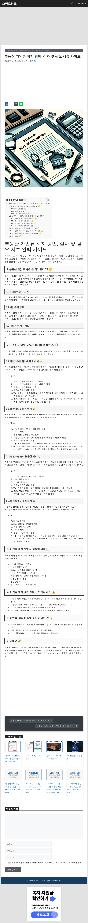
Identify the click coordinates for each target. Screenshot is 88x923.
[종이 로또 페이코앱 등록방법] (54, 751)
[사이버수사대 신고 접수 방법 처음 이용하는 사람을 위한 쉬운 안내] (54, 779)
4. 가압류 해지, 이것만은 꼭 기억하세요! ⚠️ (27, 231)
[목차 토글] (47, 200)
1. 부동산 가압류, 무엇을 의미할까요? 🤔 (25, 206)
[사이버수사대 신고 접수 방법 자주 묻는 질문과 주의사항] (13, 779)
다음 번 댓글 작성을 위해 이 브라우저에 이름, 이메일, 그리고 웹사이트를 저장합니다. (44, 862)
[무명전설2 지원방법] (75, 751)
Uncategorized (13, 50)
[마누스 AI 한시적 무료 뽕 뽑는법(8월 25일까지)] (13, 751)
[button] (72, 3)
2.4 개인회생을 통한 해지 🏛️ (24, 226)
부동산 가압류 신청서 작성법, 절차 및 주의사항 (56, 726)
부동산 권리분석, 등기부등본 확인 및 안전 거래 (31, 720)
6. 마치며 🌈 (16, 236)
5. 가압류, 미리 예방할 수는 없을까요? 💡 (26, 233)
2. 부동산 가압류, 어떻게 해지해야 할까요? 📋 (27, 216)
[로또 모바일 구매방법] (33, 751)
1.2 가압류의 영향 (20, 211)
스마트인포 (9, 3)
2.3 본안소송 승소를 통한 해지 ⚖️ (25, 223)
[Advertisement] (44, 28)
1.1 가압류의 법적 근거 (21, 209)
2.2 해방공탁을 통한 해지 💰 (24, 221)
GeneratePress (55, 880)
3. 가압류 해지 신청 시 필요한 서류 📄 (25, 228)
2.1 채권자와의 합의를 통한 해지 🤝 (26, 218)
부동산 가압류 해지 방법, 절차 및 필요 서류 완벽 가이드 (28, 203)
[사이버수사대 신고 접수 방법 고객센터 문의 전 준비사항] (33, 779)
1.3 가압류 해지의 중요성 (22, 213)
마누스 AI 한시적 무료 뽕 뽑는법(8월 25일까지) (12, 758)
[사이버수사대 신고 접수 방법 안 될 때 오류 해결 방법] (75, 779)
